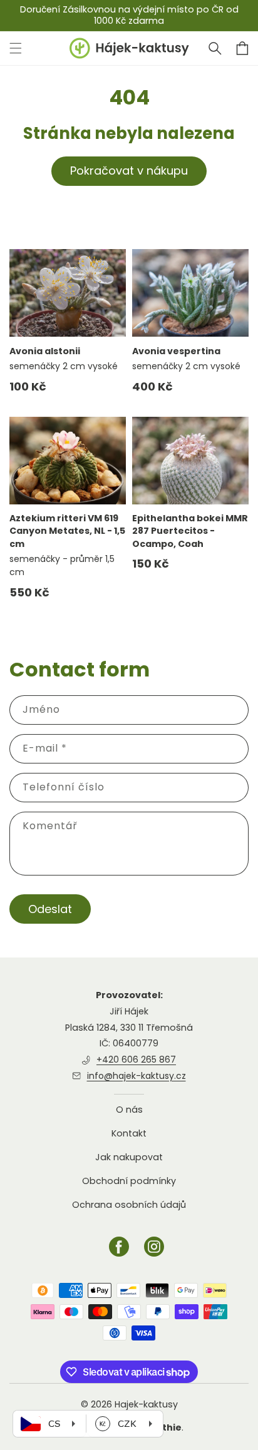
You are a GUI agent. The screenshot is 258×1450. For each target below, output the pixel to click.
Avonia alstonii (44, 351)
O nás (129, 1110)
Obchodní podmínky (129, 1181)
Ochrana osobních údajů (129, 1204)
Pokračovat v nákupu (129, 170)
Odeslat (50, 909)
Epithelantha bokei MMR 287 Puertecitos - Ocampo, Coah (190, 531)
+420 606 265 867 (136, 1059)
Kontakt (129, 1133)
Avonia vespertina (176, 351)
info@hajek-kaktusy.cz (136, 1076)
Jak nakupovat (129, 1157)
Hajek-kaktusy (146, 1404)
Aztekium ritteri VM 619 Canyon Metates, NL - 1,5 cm (67, 531)
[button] (215, 48)
